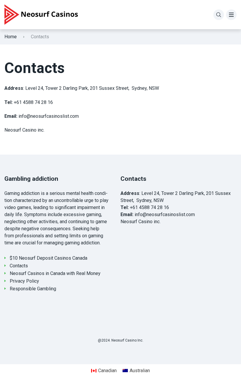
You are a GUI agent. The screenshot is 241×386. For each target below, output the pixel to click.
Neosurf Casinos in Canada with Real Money (55, 273)
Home (10, 36)
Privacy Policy (24, 281)
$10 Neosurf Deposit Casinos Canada (48, 258)
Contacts (19, 266)
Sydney (143, 200)
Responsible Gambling (33, 288)
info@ (141, 214)
